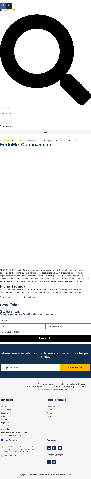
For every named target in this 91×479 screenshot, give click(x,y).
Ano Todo (63, 141)
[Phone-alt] (49, 448)
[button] (45, 132)
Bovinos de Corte (34, 141)
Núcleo (74, 141)
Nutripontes (7, 113)
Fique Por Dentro (56, 400)
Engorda (50, 141)
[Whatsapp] (54, 448)
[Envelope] (60, 448)
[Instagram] (9, 6)
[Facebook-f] (3, 6)
